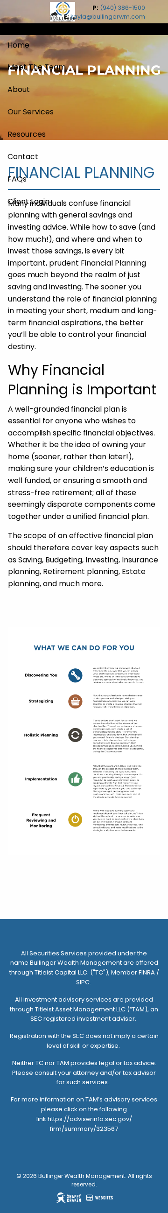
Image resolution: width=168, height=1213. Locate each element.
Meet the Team (36, 67)
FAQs (17, 179)
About (18, 89)
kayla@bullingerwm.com (107, 17)
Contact (22, 156)
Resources (26, 134)
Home (18, 45)
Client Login (28, 201)
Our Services (30, 111)
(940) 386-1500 (122, 8)
